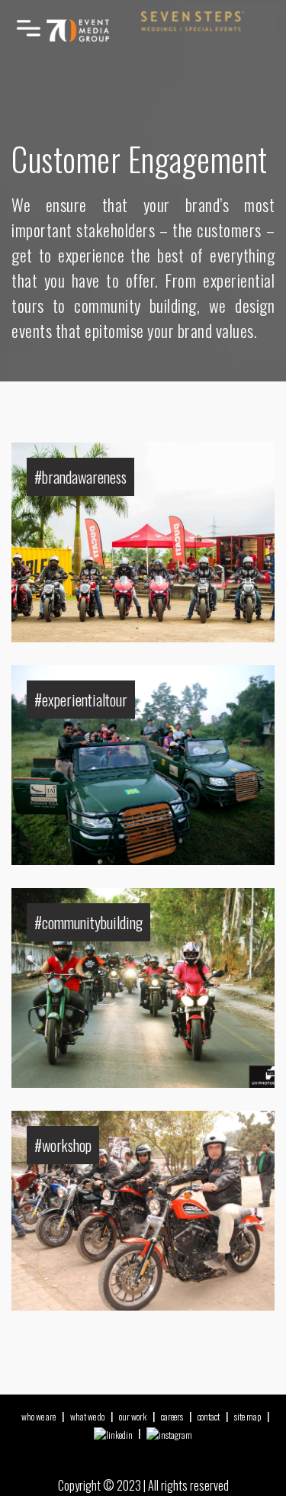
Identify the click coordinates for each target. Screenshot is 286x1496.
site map (247, 1416)
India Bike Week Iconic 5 (103, 905)
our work (132, 1416)
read (54, 447)
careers (172, 1416)
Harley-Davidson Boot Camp (111, 1128)
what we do (87, 1416)
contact (209, 1416)
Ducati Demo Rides (90, 459)
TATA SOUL (72, 682)
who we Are (38, 1416)
